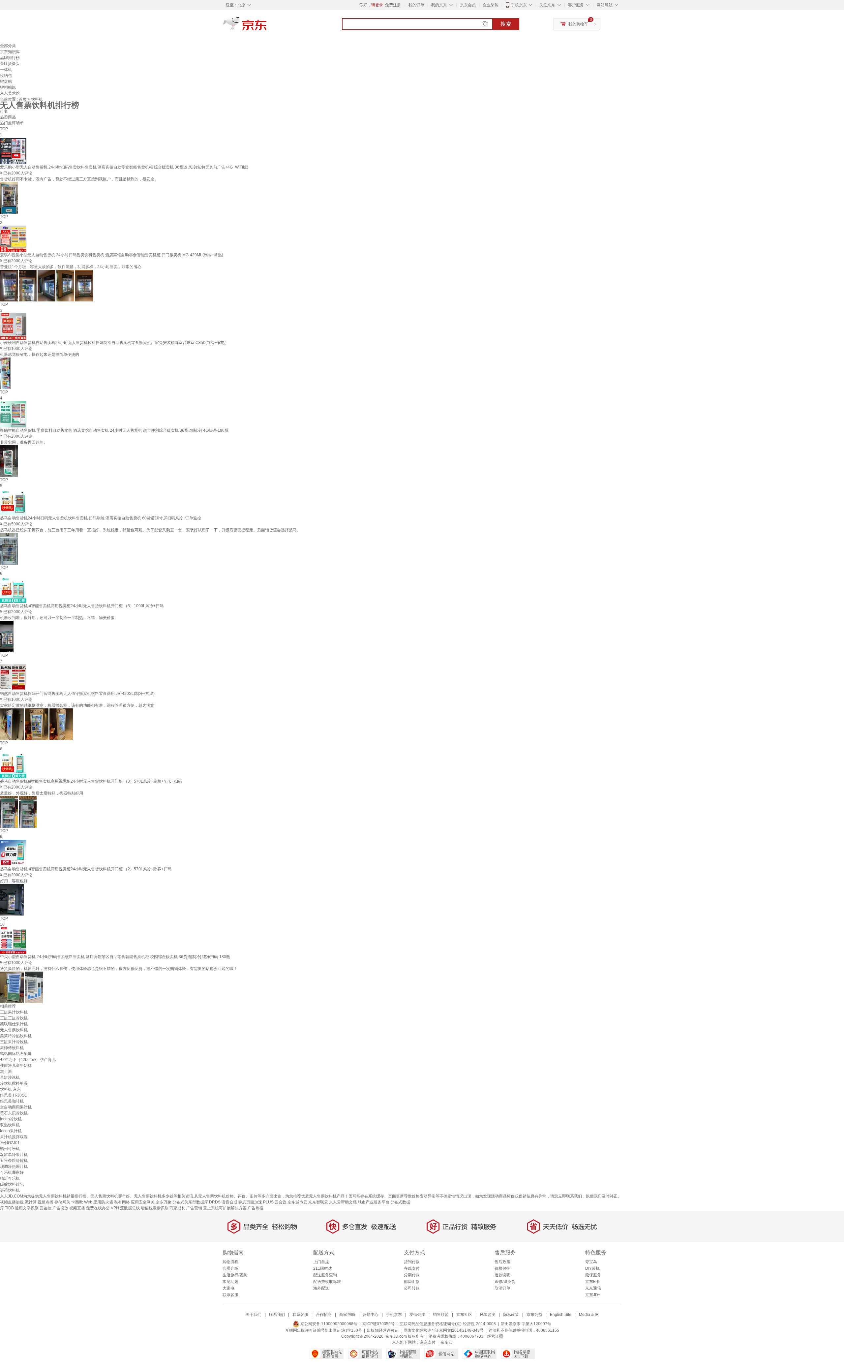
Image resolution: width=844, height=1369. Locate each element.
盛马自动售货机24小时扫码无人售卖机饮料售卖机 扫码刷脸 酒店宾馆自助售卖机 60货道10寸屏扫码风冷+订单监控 (100, 518)
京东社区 (464, 1314)
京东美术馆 (10, 93)
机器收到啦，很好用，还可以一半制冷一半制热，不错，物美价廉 (57, 617)
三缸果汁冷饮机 (14, 1042)
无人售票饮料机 (14, 1030)
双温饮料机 (10, 1125)
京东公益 (534, 1314)
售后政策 (502, 1262)
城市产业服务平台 (373, 1202)
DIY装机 (592, 1268)
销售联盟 (441, 1314)
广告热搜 (255, 1208)
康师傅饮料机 (12, 1047)
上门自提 (321, 1262)
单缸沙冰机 (10, 1077)
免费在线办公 (98, 1208)
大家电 (228, 1288)
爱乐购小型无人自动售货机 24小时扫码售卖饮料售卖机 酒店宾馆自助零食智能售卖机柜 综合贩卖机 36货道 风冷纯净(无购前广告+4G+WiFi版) (124, 167)
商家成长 (177, 1208)
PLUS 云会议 (274, 1202)
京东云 (446, 1342)
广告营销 (194, 1208)
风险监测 (488, 1314)
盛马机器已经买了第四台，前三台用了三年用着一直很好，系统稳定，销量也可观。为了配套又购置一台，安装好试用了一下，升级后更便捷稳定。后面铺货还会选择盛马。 (150, 530)
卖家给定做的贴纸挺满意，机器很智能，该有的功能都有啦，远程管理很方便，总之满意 (77, 705)
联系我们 (277, 1314)
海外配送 (321, 1288)
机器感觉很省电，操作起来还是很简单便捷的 (39, 354)
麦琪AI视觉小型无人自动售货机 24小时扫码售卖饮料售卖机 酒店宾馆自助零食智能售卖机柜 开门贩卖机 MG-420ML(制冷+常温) (111, 255)
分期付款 (412, 1275)
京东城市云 (297, 1202)
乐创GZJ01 (10, 1142)
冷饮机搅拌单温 (14, 1083)
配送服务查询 (325, 1275)
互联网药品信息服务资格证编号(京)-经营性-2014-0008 (448, 1324)
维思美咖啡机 (12, 1101)
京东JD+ (592, 1294)
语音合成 (229, 1202)
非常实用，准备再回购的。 (23, 442)
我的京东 (439, 5)
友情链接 (417, 1314)
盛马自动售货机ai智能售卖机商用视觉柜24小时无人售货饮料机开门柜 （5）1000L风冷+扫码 (82, 606)
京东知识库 (10, 51)
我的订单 (416, 5)
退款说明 (502, 1275)
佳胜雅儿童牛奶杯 (16, 1065)
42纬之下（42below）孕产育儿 (28, 1059)
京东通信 (593, 1288)
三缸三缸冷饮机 (14, 1018)
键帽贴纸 (8, 87)
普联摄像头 (10, 63)
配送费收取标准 (327, 1281)
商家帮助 (347, 1314)
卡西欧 (77, 1202)
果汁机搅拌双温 (14, 1137)
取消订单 (502, 1288)
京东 (267, 26)
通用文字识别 (27, 1208)
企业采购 (490, 5)
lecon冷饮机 (11, 1119)
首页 (23, 99)
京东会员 (468, 5)
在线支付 (412, 1268)
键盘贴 (6, 81)
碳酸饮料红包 (12, 1184)
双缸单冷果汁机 (14, 1154)
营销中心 (370, 1314)
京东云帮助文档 (343, 1202)
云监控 (45, 1208)
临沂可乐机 (10, 1178)
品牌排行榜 (10, 57)
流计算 (31, 1202)
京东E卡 (592, 1281)
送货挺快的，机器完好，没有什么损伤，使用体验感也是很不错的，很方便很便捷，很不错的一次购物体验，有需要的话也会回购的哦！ (118, 968)
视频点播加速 (12, 1202)
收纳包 (6, 75)
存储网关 (62, 1202)
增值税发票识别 (154, 1208)
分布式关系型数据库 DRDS (196, 1202)
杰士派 (6, 1071)
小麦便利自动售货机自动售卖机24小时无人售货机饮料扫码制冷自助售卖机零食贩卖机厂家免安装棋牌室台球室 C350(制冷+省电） (114, 342)
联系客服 (230, 1294)
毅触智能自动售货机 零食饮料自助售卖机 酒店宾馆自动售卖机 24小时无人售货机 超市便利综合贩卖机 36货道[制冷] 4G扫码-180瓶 (114, 430)
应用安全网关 (143, 1202)
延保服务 (593, 1275)
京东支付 (428, 1342)
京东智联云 (318, 1202)
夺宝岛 (591, 1262)
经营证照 (495, 1336)
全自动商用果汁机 (16, 1107)
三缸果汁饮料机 (14, 1012)
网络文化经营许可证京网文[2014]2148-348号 (444, 1330)
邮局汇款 (412, 1281)
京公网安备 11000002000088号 (328, 1324)
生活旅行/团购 (235, 1275)
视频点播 (45, 1202)
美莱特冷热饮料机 (16, 1036)
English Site (560, 1314)
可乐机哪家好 (12, 1172)
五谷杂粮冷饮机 (14, 1160)
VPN (115, 1208)
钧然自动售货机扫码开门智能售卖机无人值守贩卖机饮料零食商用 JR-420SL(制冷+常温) (77, 693)
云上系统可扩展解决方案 (225, 1208)
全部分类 (8, 46)
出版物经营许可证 (383, 1330)
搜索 (505, 24)
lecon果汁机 (11, 1131)
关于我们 (253, 1314)
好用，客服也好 (14, 881)
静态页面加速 (250, 1202)
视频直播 (77, 1208)
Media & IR (589, 1314)
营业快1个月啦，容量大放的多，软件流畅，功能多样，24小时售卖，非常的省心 (70, 266)
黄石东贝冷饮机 (14, 1113)
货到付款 (412, 1262)
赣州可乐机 (10, 1148)
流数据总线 (130, 1208)
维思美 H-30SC (13, 1095)
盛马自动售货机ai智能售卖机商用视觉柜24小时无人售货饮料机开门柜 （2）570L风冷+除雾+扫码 (85, 869)
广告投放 (60, 1208)
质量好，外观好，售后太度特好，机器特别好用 (41, 793)
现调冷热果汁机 (14, 1166)
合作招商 (324, 1314)
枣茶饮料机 (10, 1190)
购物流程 (230, 1262)
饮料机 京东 (10, 1089)
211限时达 (322, 1268)
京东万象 (163, 1202)
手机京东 (519, 5)
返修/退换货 (505, 1281)
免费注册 (393, 5)
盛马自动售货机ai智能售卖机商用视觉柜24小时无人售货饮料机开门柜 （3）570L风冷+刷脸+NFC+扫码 (91, 781)
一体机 (6, 69)
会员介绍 (230, 1268)
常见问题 (230, 1281)
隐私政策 (511, 1314)
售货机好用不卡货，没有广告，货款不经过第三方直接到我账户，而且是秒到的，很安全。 (79, 179)
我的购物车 (578, 24)
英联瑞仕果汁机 (14, 1024)
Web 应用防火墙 (98, 1202)
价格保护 (502, 1268)
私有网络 (122, 1202)
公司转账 (412, 1288)
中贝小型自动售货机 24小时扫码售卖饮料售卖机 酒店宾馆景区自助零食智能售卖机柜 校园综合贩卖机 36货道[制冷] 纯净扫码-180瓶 (115, 956)
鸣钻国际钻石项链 (16, 1053)
